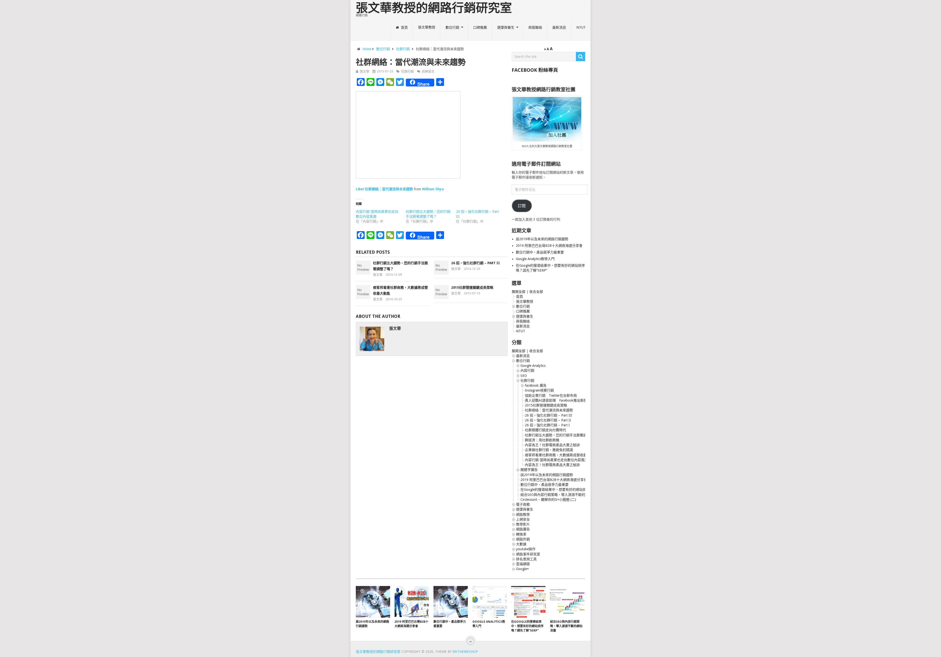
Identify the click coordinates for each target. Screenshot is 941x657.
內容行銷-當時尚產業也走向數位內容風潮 (556, 460)
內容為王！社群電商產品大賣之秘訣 (552, 445)
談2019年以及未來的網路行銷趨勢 (542, 239)
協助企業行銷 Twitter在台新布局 (551, 395)
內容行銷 (527, 370)
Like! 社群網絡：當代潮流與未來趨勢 (384, 189)
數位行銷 (452, 27)
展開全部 (518, 292)
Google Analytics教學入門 (535, 259)
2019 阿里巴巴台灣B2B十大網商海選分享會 (549, 246)
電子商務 (523, 504)
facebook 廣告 (535, 385)
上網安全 (523, 519)
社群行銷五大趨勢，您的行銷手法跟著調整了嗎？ (562, 435)
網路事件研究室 (528, 554)
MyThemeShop (465, 652)
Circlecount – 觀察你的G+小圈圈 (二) (548, 500)
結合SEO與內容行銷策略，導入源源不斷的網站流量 (559, 495)
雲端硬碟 (523, 564)
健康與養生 (505, 27)
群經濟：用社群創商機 (542, 440)
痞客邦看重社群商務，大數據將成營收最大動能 (561, 455)
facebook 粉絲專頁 (535, 70)
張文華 (364, 71)
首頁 (404, 27)
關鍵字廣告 (529, 470)
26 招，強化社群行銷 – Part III (548, 415)
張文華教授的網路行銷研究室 (434, 8)
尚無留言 (428, 71)
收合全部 (536, 292)
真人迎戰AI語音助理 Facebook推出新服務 (558, 400)
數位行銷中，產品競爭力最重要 (540, 252)
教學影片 (523, 524)
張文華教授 (426, 27)
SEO (523, 376)
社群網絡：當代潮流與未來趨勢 (549, 410)
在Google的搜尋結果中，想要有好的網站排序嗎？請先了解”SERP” (570, 489)
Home (366, 49)
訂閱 (522, 206)
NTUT (581, 27)
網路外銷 (523, 539)
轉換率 (521, 534)
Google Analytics (532, 366)
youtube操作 (525, 549)
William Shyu (433, 189)
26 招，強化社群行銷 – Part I (547, 425)
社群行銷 (403, 49)
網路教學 (523, 514)
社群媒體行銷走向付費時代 (545, 430)
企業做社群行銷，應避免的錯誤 (549, 450)
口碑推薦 (480, 27)
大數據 (521, 544)
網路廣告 (523, 529)
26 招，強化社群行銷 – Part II (475, 263)
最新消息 (559, 27)
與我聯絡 (535, 27)
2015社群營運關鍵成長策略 (472, 287)
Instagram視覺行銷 (539, 390)
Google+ (522, 569)
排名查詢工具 (526, 559)
